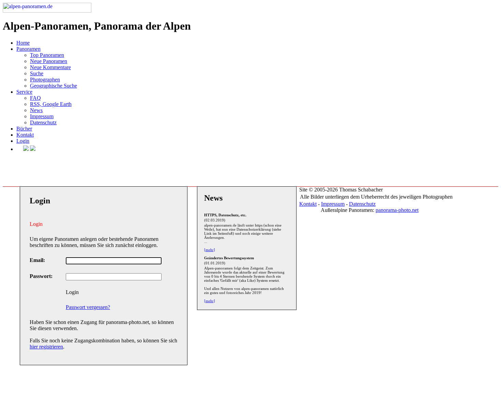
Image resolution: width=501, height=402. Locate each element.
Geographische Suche (53, 86)
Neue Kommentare (50, 67)
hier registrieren (46, 347)
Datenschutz (43, 122)
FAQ (35, 98)
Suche (36, 73)
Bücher (24, 129)
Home (23, 43)
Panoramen (28, 49)
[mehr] (209, 250)
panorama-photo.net (397, 210)
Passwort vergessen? (88, 307)
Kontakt (25, 135)
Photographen (45, 79)
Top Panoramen (47, 55)
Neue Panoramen (48, 61)
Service (24, 92)
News (36, 110)
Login (22, 141)
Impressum (42, 116)
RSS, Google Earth (51, 104)
